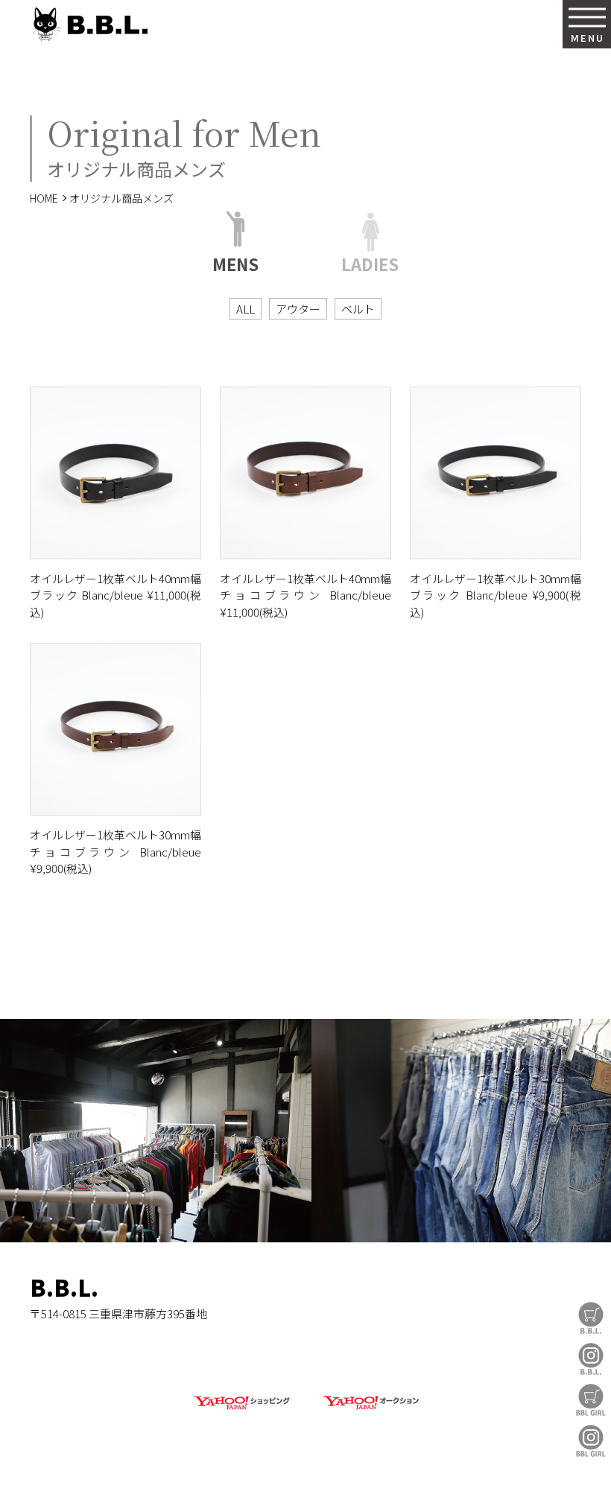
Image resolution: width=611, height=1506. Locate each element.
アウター (298, 309)
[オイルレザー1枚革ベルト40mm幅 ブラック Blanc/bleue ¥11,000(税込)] (115, 473)
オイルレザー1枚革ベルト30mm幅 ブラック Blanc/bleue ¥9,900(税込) (495, 595)
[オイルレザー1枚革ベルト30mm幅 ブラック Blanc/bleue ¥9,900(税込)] (495, 473)
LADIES (370, 262)
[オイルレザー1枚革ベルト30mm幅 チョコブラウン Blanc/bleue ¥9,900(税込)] (115, 729)
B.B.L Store (591, 1318)
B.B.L (89, 24)
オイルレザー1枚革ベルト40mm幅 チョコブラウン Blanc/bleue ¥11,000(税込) (305, 595)
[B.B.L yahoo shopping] (241, 1410)
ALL (245, 309)
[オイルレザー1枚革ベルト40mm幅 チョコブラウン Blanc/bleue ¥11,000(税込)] (305, 473)
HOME (44, 198)
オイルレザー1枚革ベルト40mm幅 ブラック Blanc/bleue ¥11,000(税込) (115, 595)
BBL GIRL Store (591, 1400)
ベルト (358, 309)
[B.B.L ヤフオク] (369, 1410)
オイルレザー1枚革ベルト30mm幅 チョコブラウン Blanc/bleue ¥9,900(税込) (115, 851)
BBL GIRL (591, 1441)
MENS (235, 262)
